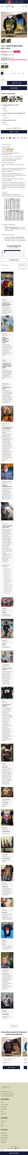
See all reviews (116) (14, 247)
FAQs (2, 1111)
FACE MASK (4, 1109)
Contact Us (3, 1113)
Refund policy (4, 1139)
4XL (23, 73)
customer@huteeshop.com (7, 1095)
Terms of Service (5, 1135)
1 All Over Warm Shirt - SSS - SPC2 (11, 105)
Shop (2, 1102)
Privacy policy (4, 1133)
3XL (19, 73)
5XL (2, 76)
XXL (15, 73)
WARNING (3, 1142)
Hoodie (5, 63)
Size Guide (3, 1107)
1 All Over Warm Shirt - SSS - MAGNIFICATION (9, 1059)
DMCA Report (10, 1148)
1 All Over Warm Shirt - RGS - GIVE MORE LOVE (14, 113)
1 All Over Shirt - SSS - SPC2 (9, 120)
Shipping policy (4, 1137)
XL (11, 73)
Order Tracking (4, 1104)
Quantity (3, 80)
